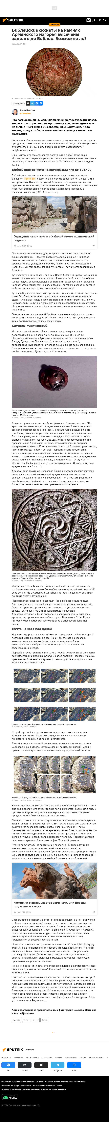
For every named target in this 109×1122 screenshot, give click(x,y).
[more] (94, 246)
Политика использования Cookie (47, 1085)
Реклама (49, 1081)
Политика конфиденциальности (16, 1085)
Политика (47, 1057)
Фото (83, 1057)
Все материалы (25, 113)
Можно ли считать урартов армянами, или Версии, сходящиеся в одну (50, 904)
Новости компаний (77, 1081)
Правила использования (23, 1081)
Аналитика (71, 1057)
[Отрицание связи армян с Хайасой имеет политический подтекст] (54, 214)
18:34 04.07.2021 (19, 44)
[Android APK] (10, 1097)
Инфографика (96, 1057)
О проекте (6, 1081)
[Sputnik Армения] (13, 22)
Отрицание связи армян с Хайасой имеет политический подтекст (54, 238)
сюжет (26, 1020)
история (35, 1020)
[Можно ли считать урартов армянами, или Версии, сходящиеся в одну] (54, 881)
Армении (30, 178)
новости (6, 1057)
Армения (16, 1020)
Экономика (32, 1057)
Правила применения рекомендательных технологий (26, 1089)
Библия (45, 1020)
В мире (58, 1057)
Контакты (39, 1081)
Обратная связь (59, 1089)
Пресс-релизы (61, 1081)
